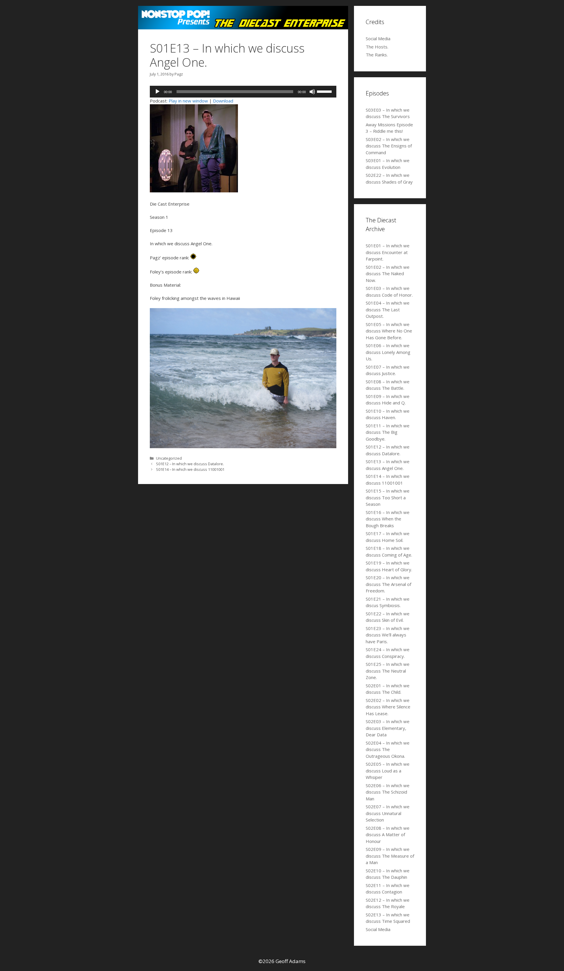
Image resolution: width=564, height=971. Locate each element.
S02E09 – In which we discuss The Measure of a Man (390, 855)
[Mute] (312, 92)
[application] (243, 92)
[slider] (325, 91)
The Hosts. (377, 47)
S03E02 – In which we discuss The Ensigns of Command (389, 145)
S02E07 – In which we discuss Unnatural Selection (387, 813)
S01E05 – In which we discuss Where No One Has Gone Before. (389, 330)
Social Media (378, 38)
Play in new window (188, 101)
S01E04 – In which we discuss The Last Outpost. (387, 309)
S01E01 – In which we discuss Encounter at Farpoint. (387, 252)
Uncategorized (169, 458)
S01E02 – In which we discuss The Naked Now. (387, 273)
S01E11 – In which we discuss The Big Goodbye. (387, 432)
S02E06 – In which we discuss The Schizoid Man (387, 792)
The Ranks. (377, 55)
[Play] (157, 92)
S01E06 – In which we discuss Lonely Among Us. (388, 352)
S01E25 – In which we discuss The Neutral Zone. (387, 670)
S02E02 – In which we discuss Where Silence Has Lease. (388, 706)
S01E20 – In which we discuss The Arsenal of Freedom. (388, 584)
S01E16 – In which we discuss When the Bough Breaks (387, 518)
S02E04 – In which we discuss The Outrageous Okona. (387, 749)
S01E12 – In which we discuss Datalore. (190, 463)
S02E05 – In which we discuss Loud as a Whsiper (387, 770)
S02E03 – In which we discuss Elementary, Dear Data (387, 728)
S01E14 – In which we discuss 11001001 (190, 469)
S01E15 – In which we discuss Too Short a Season (387, 497)
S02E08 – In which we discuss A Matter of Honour (387, 834)
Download (223, 101)
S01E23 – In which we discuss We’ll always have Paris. (387, 634)
